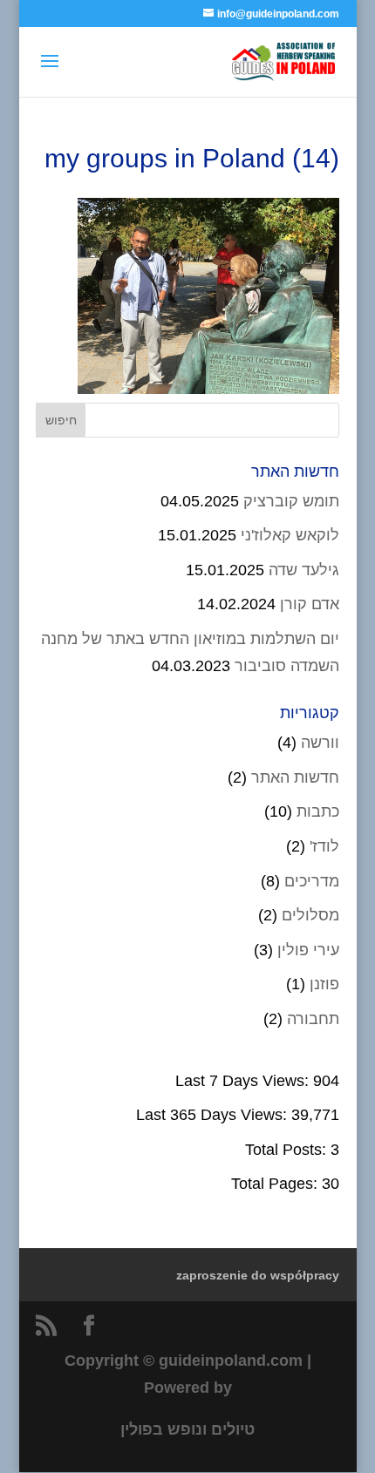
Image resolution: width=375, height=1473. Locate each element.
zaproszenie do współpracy (257, 1275)
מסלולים (310, 915)
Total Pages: (276, 1183)
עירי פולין (308, 950)
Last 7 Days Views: (244, 1080)
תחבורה (313, 1019)
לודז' (324, 846)
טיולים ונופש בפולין (187, 1429)
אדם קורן (309, 604)
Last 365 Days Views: (213, 1114)
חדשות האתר (295, 777)
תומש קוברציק (291, 501)
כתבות (318, 811)
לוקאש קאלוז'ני (290, 535)
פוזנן (324, 984)
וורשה (320, 742)
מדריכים (311, 881)
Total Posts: (288, 1149)
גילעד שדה (304, 570)
